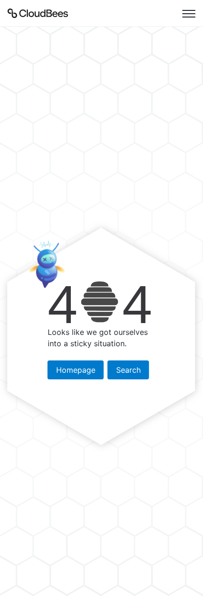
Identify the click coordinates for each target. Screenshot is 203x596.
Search (128, 370)
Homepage (75, 370)
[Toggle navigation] (188, 13)
